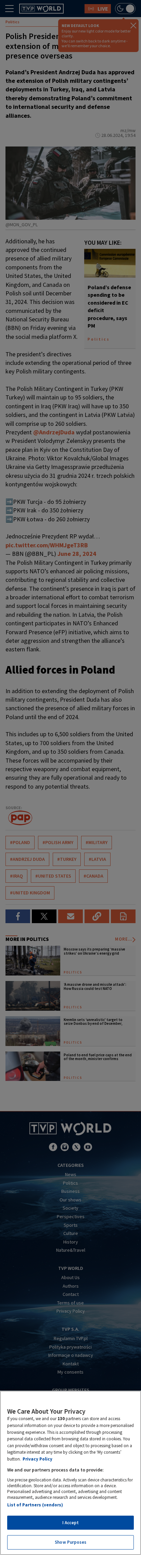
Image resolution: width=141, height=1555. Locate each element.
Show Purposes (70, 1542)
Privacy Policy (37, 1459)
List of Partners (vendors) (35, 1505)
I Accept (70, 1523)
